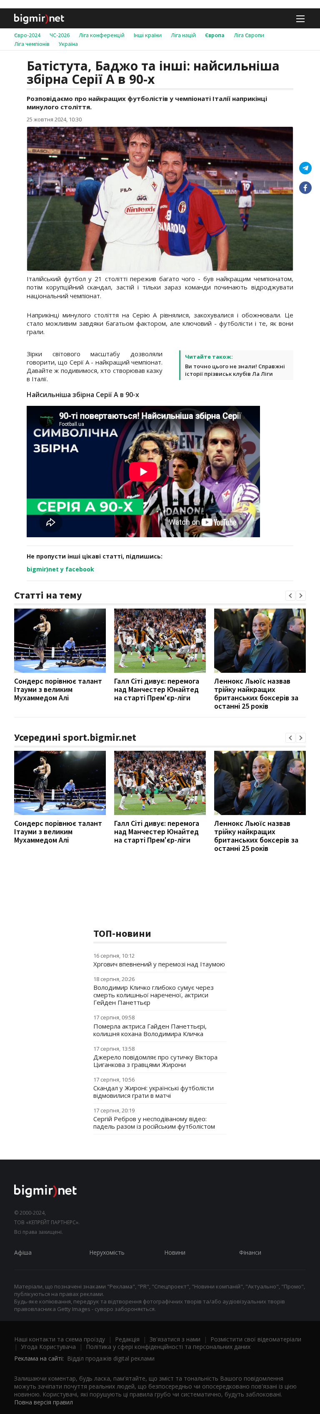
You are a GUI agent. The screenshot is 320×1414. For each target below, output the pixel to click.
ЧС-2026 (60, 35)
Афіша (23, 1252)
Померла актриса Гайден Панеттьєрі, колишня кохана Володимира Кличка (150, 1030)
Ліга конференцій (102, 35)
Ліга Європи (249, 35)
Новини (174, 1252)
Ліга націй (183, 35)
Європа (215, 35)
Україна (68, 44)
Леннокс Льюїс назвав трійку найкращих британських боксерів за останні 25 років (256, 693)
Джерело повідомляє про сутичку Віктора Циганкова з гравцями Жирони (155, 1061)
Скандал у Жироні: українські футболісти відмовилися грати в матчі (153, 1091)
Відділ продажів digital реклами (111, 1358)
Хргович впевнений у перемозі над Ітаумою (159, 964)
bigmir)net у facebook (60, 569)
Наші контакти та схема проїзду (59, 1339)
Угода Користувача (48, 1347)
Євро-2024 (27, 35)
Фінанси (250, 1252)
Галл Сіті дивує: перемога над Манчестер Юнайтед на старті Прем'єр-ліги (156, 689)
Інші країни (148, 35)
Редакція (127, 1339)
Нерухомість (107, 1252)
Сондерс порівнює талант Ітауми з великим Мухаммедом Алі (58, 689)
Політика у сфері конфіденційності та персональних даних (168, 1347)
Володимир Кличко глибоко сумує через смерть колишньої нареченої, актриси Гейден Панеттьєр (153, 994)
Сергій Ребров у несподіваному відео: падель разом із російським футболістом (154, 1122)
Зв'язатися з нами (175, 1339)
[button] (290, 596)
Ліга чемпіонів (32, 44)
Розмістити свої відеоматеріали (255, 1339)
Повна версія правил (43, 1402)
